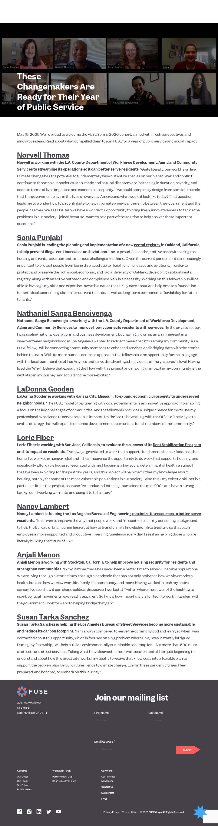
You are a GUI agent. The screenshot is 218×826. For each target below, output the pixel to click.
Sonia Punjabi (39, 237)
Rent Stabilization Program (177, 445)
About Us (22, 770)
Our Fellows (23, 785)
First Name (101, 713)
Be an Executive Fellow (64, 780)
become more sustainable (172, 624)
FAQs (104, 798)
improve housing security (141, 562)
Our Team (22, 780)
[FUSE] (32, 691)
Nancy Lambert (43, 506)
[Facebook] (19, 812)
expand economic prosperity (145, 396)
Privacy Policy (111, 812)
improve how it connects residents (108, 327)
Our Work (106, 770)
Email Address (104, 741)
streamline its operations (60, 169)
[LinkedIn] (39, 812)
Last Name (156, 713)
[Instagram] (29, 812)
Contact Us (107, 786)
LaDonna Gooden (45, 389)
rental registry (147, 245)
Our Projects (108, 776)
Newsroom (107, 780)
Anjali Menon (38, 555)
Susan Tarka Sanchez (53, 617)
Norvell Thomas (43, 155)
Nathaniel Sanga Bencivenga (64, 313)
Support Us (107, 792)
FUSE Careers (24, 789)
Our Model (22, 776)
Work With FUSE (61, 770)
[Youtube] (58, 812)
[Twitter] (48, 812)
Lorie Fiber (35, 437)
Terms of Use (129, 812)
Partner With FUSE (62, 776)
